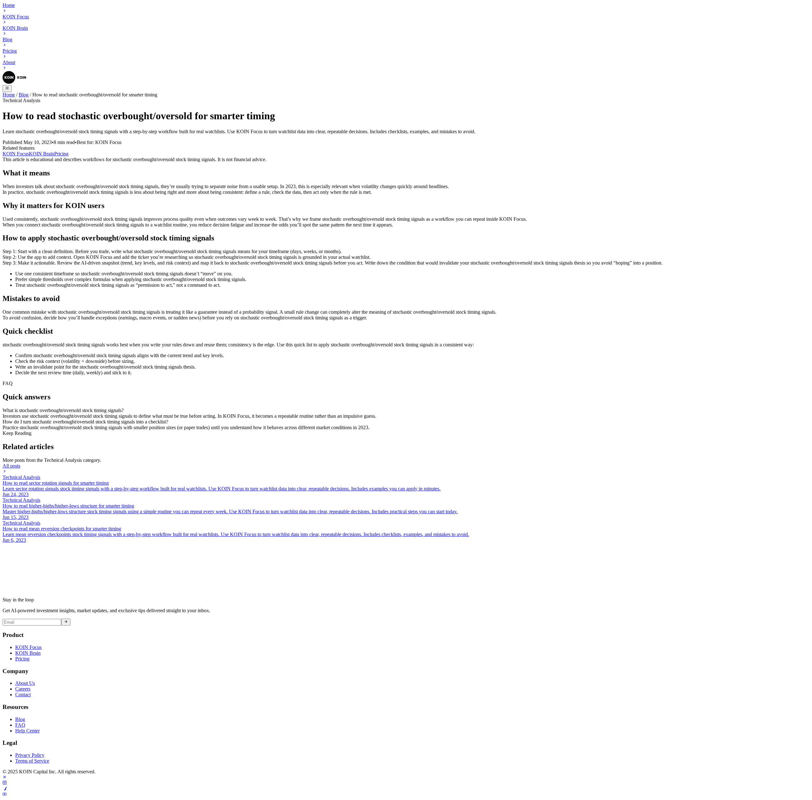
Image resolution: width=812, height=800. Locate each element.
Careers (22, 689)
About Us (25, 683)
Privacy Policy (29, 755)
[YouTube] (406, 794)
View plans (14, 589)
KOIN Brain (41, 153)
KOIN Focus (16, 153)
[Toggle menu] (7, 88)
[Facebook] (406, 789)
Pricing (61, 153)
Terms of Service (32, 761)
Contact (23, 694)
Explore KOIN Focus (47, 589)
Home (9, 94)
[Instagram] (406, 783)
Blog (24, 94)
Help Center (27, 730)
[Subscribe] (65, 622)
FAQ (20, 725)
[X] (406, 777)
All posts (11, 466)
